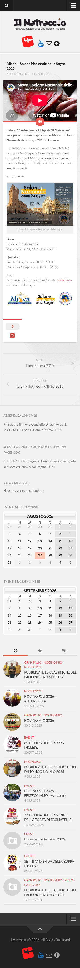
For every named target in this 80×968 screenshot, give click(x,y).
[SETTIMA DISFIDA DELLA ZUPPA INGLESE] (12, 863)
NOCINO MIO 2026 (39, 720)
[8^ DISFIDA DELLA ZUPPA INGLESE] (12, 744)
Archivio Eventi (18, 73)
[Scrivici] (49, 44)
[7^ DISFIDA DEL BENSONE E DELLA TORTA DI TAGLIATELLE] (12, 816)
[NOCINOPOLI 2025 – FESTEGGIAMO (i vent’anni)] (12, 792)
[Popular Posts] (40, 651)
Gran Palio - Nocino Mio (43, 662)
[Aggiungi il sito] (57, 44)
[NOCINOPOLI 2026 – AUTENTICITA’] (12, 698)
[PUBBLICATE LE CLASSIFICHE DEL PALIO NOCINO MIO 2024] (12, 887)
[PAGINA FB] (28, 41)
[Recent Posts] (15, 651)
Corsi (28, 834)
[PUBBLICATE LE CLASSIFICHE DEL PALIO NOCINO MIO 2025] (12, 768)
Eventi (29, 737)
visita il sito (64, 280)
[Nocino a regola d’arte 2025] (12, 840)
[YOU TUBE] (41, 44)
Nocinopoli (33, 667)
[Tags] (64, 651)
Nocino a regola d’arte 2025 (44, 839)
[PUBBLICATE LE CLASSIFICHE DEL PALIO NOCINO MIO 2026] (12, 669)
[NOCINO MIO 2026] (12, 722)
